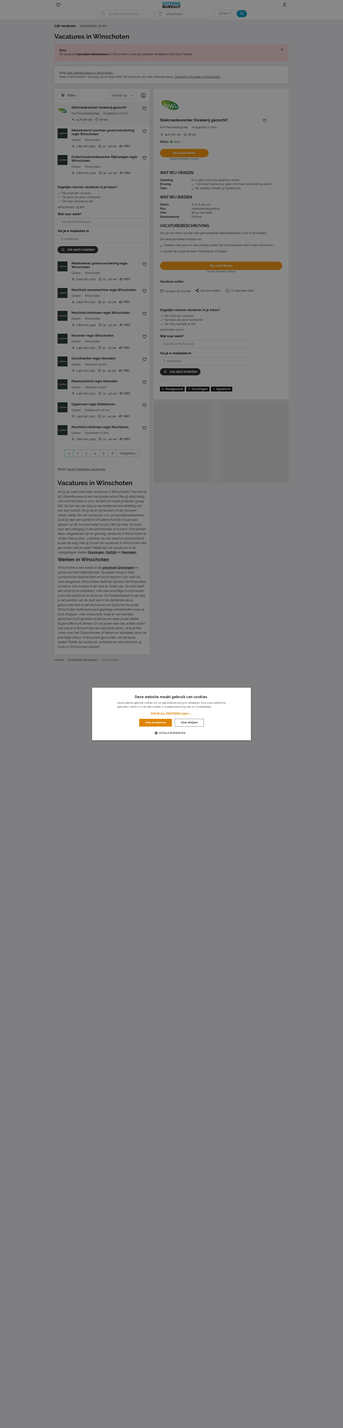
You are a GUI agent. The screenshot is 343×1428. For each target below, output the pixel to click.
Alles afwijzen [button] (189, 722)
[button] (171, 714)
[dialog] (171, 714)
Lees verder (219, 707)
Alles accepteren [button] (155, 722)
